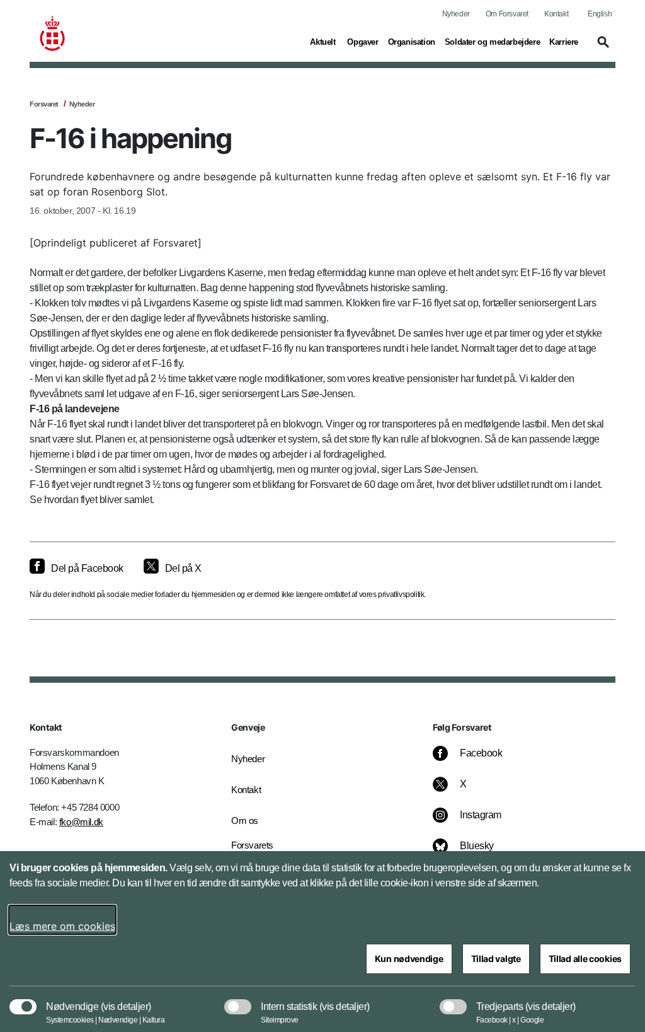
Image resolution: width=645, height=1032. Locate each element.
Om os (244, 820)
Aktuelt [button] (324, 42)
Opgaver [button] (362, 42)
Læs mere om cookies (62, 926)
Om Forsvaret (507, 13)
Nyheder (456, 13)
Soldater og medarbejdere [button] (492, 42)
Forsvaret (44, 104)
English (600, 13)
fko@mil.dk (81, 821)
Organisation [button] (411, 42)
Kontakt (556, 13)
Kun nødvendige (409, 958)
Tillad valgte (496, 958)
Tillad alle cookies (585, 958)
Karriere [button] (563, 42)
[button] (601, 48)
